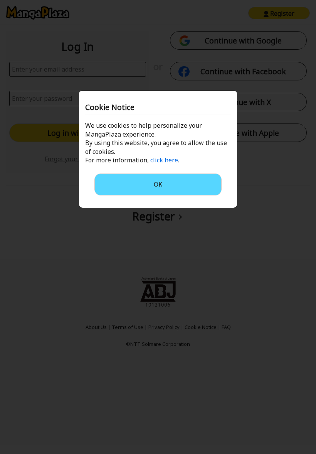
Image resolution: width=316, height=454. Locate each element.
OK (158, 184)
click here (164, 160)
